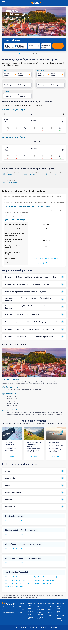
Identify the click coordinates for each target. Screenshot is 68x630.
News (29, 608)
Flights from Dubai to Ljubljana (14, 521)
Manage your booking (31, 604)
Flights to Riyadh (59, 607)
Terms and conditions (8, 612)
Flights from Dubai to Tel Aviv (14, 586)
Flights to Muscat (59, 611)
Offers (19, 606)
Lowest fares (50, 603)
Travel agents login (41, 617)
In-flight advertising (40, 613)
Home (4, 54)
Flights (11, 54)
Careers (49, 615)
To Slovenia (20, 54)
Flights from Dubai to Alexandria (44, 577)
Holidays (49, 612)
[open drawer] (3, 2)
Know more (11, 456)
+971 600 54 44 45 (6, 616)
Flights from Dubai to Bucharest (15, 580)
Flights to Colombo (59, 619)
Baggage (20, 612)
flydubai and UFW (31, 617)
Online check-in (41, 603)
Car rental (49, 606)
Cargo (29, 614)
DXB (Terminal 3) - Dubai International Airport (46, 258)
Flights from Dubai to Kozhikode (44, 583)
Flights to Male (60, 615)
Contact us (30, 611)
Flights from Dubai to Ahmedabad (15, 577)
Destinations (21, 609)
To (17, 44)
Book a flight (21, 603)
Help (19, 615)
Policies (4, 609)
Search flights (57, 45)
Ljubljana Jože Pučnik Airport (46, 263)
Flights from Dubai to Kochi (13, 583)
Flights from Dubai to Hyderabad (44, 580)
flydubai (6, 199)
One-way (17, 40)
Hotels (49, 609)
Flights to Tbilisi (61, 603)
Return (8, 40)
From (6, 44)
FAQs (38, 606)
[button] (34, 277)
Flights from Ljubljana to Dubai (14, 535)
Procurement (40, 609)
